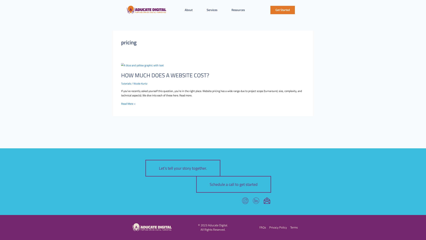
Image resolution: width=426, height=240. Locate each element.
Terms (294, 227)
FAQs (262, 227)
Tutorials (126, 84)
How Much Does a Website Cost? (165, 75)
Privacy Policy (278, 227)
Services (212, 10)
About (189, 10)
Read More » (128, 104)
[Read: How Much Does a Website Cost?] (142, 65)
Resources (238, 10)
